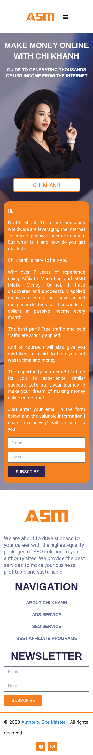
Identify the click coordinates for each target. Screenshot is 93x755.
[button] (65, 16)
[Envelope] (52, 746)
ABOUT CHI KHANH (46, 602)
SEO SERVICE (46, 626)
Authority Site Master (44, 722)
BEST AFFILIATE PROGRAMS (46, 638)
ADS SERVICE (46, 614)
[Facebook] (40, 746)
